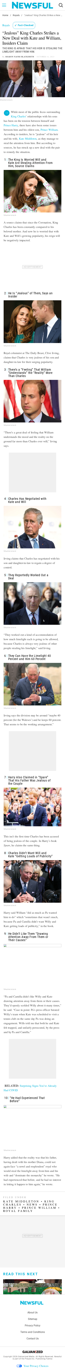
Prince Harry (11, 125)
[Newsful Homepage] (32, 5)
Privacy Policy (32, 1325)
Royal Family (18, 1211)
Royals (16, 15)
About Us (32, 1312)
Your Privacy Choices (36, 1366)
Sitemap (32, 1319)
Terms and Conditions (32, 1332)
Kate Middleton (28, 138)
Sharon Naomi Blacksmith (19, 56)
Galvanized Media (26, 1356)
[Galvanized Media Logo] (32, 1352)
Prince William (49, 129)
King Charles (18, 116)
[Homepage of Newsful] (32, 1303)
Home (5, 15)
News (32, 1204)
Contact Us (33, 1338)
